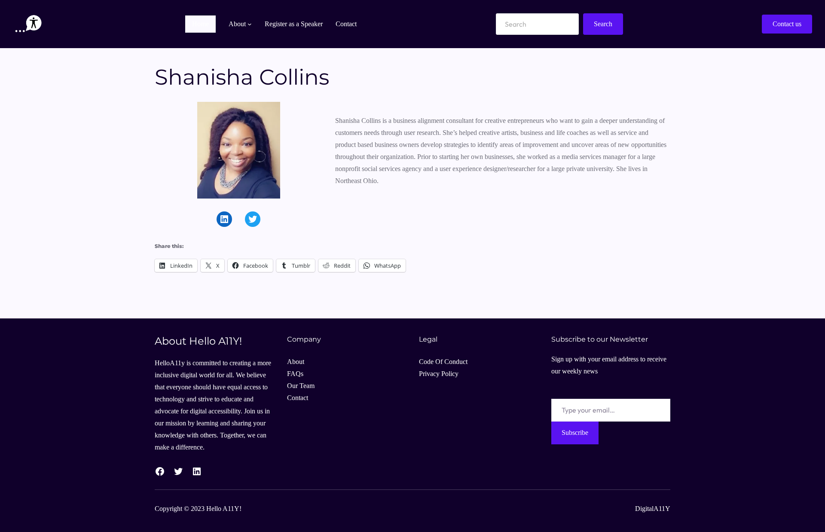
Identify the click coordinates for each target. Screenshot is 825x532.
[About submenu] (250, 24)
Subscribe (575, 432)
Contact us (787, 24)
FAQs (295, 373)
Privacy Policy (438, 373)
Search (603, 24)
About (295, 361)
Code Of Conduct (443, 361)
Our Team (301, 385)
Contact (297, 397)
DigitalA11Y (652, 508)
